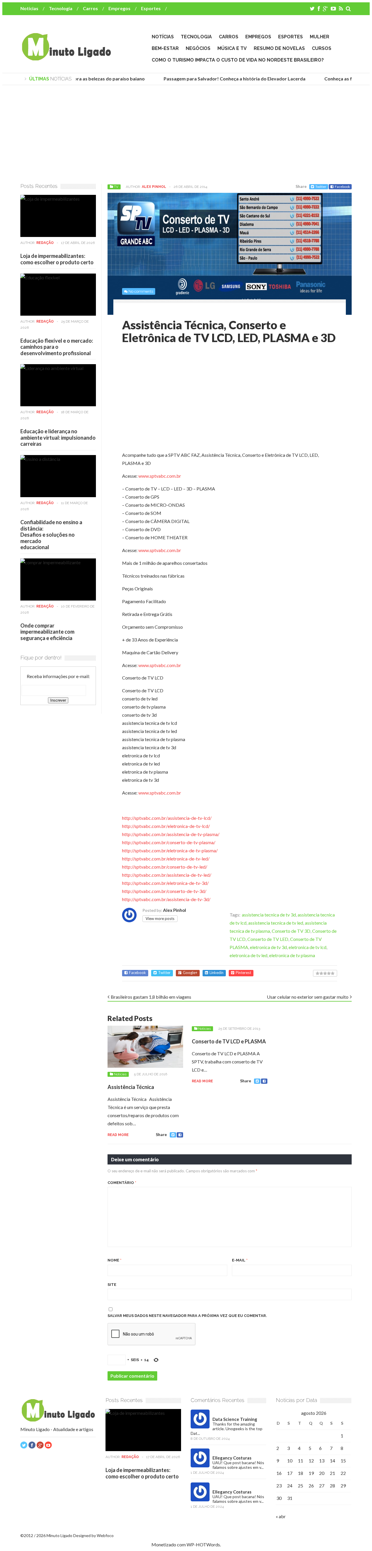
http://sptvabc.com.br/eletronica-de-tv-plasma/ (170, 850)
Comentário (122, 1182)
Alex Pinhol (154, 187)
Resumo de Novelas (279, 48)
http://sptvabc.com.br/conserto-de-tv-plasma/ (168, 842)
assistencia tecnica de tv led (275, 922)
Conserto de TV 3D (291, 931)
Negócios (198, 48)
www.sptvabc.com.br (159, 476)
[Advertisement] (186, 134)
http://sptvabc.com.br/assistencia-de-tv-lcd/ (167, 818)
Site (112, 1284)
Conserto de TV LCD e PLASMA (229, 1041)
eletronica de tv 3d (268, 947)
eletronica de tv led (248, 955)
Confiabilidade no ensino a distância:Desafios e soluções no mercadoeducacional (51, 534)
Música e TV (232, 48)
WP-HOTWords (203, 1544)
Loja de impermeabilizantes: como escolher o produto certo (57, 259)
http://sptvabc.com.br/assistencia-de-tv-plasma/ (170, 834)
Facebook (342, 186)
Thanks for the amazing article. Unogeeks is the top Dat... (226, 1428)
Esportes (151, 8)
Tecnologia (60, 8)
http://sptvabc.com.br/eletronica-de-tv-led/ (166, 858)
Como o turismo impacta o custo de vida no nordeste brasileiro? (238, 60)
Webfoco (105, 1535)
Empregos (119, 8)
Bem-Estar (165, 48)
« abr (281, 1516)
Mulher (319, 36)
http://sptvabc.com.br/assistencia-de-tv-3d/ (166, 899)
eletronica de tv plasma (292, 955)
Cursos (321, 48)
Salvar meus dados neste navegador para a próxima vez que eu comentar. (187, 1315)
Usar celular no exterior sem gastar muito (307, 997)
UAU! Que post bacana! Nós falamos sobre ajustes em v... (238, 1465)
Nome (114, 1260)
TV (116, 187)
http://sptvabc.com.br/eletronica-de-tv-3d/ (165, 883)
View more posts (160, 918)
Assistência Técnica (131, 1087)
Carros (90, 8)
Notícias (29, 8)
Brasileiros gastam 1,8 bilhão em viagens (151, 997)
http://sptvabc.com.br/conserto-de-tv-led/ (164, 866)
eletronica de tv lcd (307, 947)
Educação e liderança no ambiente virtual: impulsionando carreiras (58, 437)
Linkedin (216, 973)
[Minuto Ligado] (66, 58)
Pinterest (243, 973)
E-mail (240, 1260)
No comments (140, 291)
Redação (45, 243)
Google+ (190, 973)
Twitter (320, 186)
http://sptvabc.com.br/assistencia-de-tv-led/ (166, 875)
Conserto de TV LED (267, 939)
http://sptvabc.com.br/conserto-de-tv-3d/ (164, 891)
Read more (118, 1135)
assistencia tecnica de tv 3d (269, 914)
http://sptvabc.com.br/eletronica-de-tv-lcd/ (166, 826)
